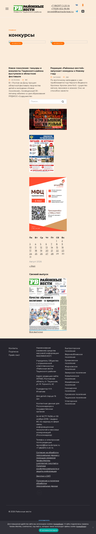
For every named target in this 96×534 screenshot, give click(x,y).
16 (63, 247)
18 (36, 250)
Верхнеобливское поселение (74, 355)
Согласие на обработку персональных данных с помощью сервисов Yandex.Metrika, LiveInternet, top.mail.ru (47, 457)
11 (35, 247)
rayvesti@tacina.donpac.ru (60, 11)
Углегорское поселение (71, 402)
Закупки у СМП (43, 476)
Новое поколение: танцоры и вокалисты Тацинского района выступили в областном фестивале (26, 72)
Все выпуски (36, 332)
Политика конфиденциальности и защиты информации (47, 468)
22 (57, 250)
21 (52, 250)
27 (47, 254)
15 (57, 247)
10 (30, 247)
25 (36, 254)
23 (63, 250)
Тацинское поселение (75, 398)
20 (47, 250)
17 (30, 250)
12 (41, 247)
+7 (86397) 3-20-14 (60, 5)
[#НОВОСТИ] (27, 63)
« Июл (32, 266)
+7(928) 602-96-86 (60, 8)
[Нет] (93, 527)
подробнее (58, 524)
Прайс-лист (14, 355)
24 (30, 254)
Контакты (13, 348)
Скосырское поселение (71, 389)
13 (47, 247)
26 (41, 254)
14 (52, 247)
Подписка (13, 352)
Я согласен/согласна (48, 530)
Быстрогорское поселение (72, 349)
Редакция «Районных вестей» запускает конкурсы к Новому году (67, 71)
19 (41, 250)
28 (52, 254)
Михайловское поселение (72, 383)
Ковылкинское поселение (72, 377)
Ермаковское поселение (71, 361)
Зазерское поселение (75, 373)
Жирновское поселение (71, 367)
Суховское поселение (75, 394)
